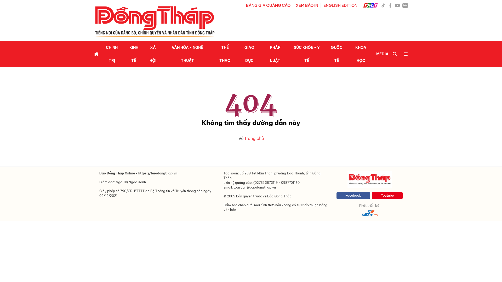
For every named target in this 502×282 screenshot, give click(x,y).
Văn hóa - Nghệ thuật (187, 54)
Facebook (353, 195)
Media (382, 54)
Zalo (405, 5)
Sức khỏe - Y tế (307, 54)
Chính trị (112, 54)
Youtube (387, 195)
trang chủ (254, 138)
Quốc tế (337, 54)
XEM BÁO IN (307, 5)
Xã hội (153, 54)
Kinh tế (133, 54)
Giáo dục (249, 54)
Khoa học (360, 54)
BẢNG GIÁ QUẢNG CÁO (268, 5)
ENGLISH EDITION (340, 5)
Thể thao (225, 54)
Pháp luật (275, 54)
